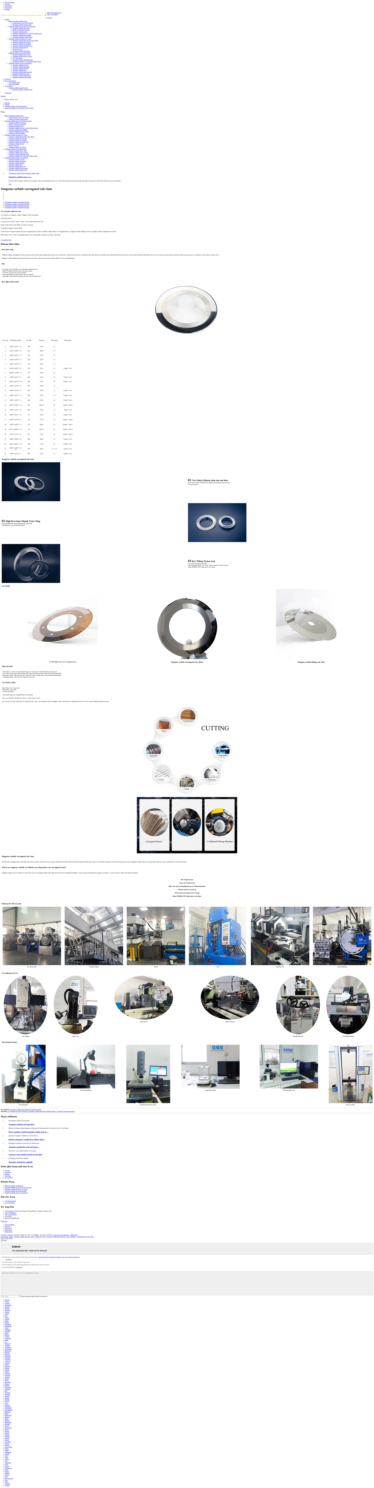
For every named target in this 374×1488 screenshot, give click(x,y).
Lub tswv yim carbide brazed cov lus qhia (25, 1154)
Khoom (7, 19)
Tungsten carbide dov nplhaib (21, 44)
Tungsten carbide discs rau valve (24, 1237)
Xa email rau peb (6, 240)
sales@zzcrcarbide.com (54, 13)
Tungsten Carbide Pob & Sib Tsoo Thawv (25, 40)
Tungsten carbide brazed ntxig (21, 75)
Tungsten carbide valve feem (21, 28)
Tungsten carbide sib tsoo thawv (56, 1237)
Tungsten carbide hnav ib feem (18, 88)
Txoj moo (8, 1176)
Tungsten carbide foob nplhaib (21, 35)
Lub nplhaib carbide (7, 1237)
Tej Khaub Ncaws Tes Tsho (84, 1237)
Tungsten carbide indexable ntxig (22, 60)
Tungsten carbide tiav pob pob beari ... (24, 1147)
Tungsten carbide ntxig (19, 70)
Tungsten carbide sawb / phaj (21, 54)
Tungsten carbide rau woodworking (19, 53)
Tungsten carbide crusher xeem (22, 25)
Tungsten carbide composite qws (22, 46)
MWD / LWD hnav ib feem (21, 30)
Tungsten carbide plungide (17, 133)
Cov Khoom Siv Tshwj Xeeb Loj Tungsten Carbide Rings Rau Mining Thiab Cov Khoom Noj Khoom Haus (41, 1111)
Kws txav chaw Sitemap (61, 1235)
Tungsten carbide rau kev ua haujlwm (20, 63)
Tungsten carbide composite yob (22, 89)
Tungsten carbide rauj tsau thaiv (22, 1124)
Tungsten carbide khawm (20, 47)
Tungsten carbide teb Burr (20, 68)
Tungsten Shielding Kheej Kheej (22, 37)
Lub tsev (49, 18)
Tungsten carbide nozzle (19, 32)
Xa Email (4, 1240)
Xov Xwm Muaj (14, 84)
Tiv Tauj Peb (9, 86)
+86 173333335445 (11, 1214)
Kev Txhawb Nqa (10, 81)
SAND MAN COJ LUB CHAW (22, 23)
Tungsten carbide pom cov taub (22, 56)
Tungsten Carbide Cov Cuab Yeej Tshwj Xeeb (26, 61)
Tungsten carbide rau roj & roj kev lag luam (22, 26)
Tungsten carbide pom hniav (21, 67)
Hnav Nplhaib (71, 1237)
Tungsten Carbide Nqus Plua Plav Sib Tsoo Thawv (26, 1109)
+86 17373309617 (52, 14)
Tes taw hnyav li (17, 49)
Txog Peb (8, 79)
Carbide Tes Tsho (40, 1237)
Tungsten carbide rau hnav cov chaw (20, 39)
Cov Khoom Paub (14, 82)
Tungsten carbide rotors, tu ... (20, 177)
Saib (10, 184)
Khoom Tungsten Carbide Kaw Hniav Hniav (27, 1140)
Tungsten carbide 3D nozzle (21, 51)
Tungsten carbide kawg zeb (20, 74)
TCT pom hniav (17, 58)
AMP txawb (73, 1235)
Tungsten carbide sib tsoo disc (21, 42)
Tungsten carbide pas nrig (20, 65)
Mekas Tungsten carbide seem (18, 21)
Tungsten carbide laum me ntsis (22, 72)
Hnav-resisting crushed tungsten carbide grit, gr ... (29, 1132)
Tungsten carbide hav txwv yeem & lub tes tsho (27, 33)
